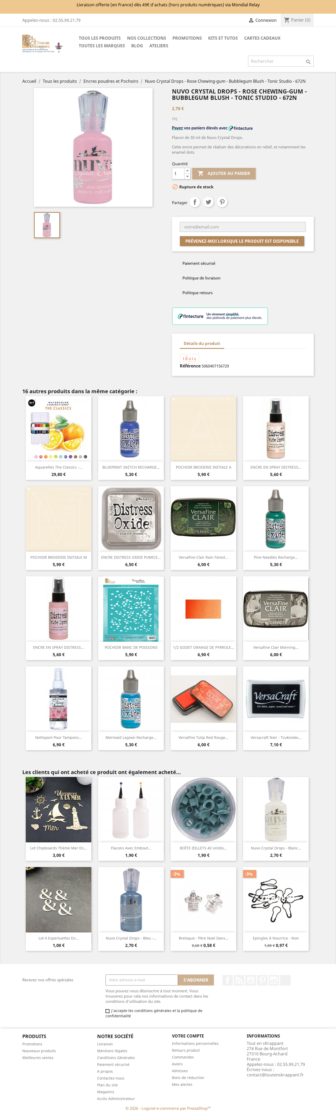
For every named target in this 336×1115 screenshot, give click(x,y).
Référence (190, 366)
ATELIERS (158, 46)
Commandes (183, 1057)
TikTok (285, 980)
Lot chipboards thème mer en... (58, 848)
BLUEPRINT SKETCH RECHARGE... (131, 467)
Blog (137, 46)
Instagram (274, 980)
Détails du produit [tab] (202, 343)
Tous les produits (100, 38)
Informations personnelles (195, 1043)
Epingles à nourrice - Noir (276, 938)
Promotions (32, 1043)
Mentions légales (112, 1050)
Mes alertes (182, 1084)
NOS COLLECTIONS (146, 38)
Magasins (105, 1091)
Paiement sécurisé (113, 1064)
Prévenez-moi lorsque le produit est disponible (242, 241)
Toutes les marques (102, 46)
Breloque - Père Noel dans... (203, 938)
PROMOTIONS (187, 38)
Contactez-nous (110, 1078)
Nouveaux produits (39, 1050)
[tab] (229, 341)
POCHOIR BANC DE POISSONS (131, 647)
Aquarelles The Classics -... (58, 467)
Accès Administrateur (116, 1098)
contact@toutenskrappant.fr (275, 1075)
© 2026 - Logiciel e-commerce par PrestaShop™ (168, 1108)
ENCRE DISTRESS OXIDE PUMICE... (131, 557)
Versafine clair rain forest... (203, 557)
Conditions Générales (116, 1057)
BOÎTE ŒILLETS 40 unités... (203, 848)
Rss (239, 980)
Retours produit (186, 1050)
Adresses (180, 1070)
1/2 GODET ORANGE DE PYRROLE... (203, 647)
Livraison (105, 1043)
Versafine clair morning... (275, 647)
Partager (195, 202)
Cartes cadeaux (262, 38)
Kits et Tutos (223, 38)
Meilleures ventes (38, 1057)
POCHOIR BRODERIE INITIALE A (203, 467)
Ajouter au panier (224, 173)
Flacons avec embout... (131, 848)
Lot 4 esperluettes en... (59, 938)
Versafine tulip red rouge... (203, 737)
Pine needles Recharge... (276, 557)
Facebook (227, 980)
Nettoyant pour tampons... (58, 737)
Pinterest (222, 202)
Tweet (208, 202)
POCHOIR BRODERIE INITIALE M (58, 557)
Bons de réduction (188, 1077)
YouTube (250, 980)
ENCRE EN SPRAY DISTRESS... (275, 467)
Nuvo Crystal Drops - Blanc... (276, 848)
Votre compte (188, 1036)
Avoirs (177, 1063)
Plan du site (107, 1084)
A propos (105, 1071)
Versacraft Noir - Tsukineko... (276, 737)
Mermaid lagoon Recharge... (131, 737)
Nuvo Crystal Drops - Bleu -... (131, 938)
